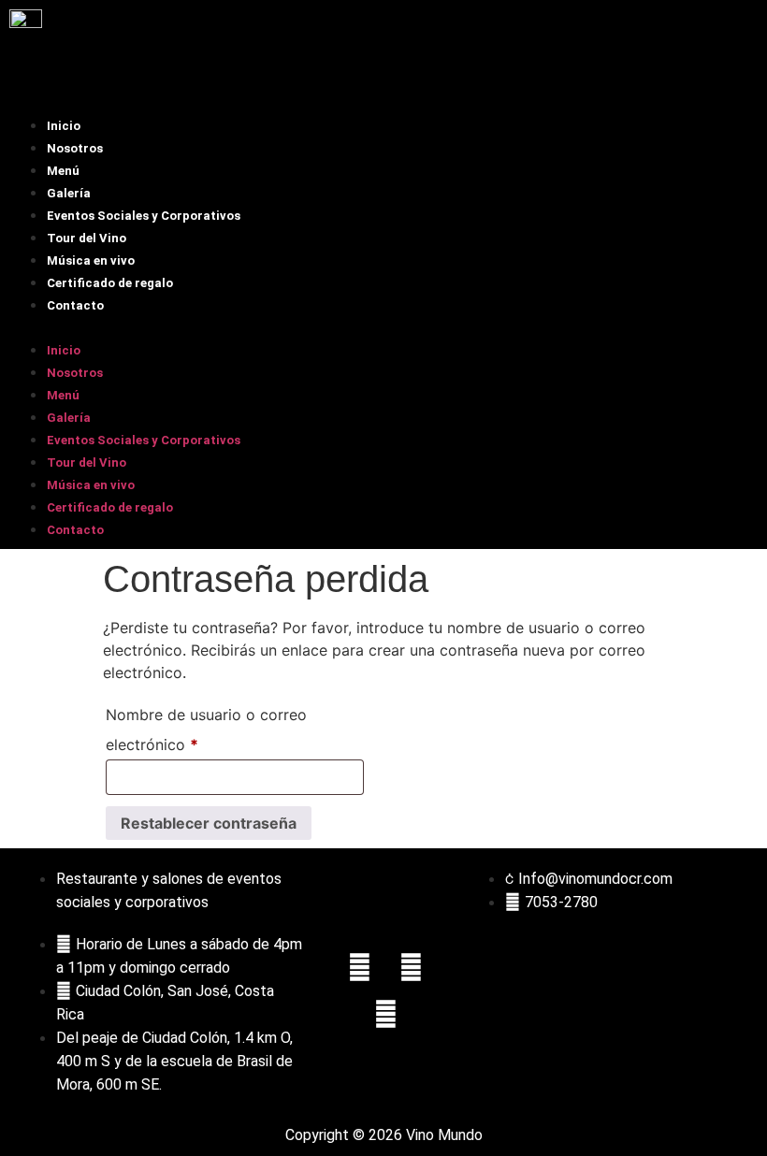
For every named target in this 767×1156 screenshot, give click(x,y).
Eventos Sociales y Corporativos (143, 216)
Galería (69, 193)
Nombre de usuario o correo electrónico (206, 727)
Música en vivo (91, 260)
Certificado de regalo (110, 283)
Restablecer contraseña (209, 823)
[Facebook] (360, 967)
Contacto (75, 305)
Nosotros (75, 148)
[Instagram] (411, 967)
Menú (63, 171)
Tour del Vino (86, 238)
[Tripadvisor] (385, 1013)
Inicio (63, 126)
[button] (383, 326)
